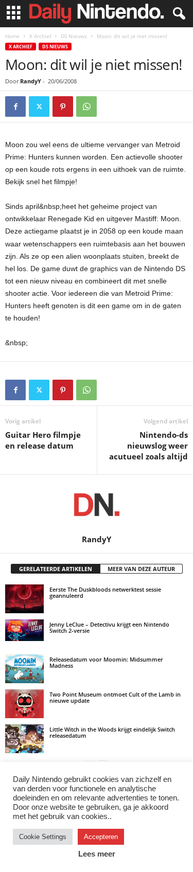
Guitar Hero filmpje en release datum (43, 440)
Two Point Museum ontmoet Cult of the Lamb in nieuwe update (115, 697)
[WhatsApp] (86, 106)
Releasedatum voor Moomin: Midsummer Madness (106, 662)
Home (12, 36)
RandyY (30, 81)
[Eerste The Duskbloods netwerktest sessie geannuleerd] (24, 598)
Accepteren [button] (101, 837)
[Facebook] (15, 106)
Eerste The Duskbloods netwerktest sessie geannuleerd (105, 592)
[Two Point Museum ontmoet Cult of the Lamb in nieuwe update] (24, 703)
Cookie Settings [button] (42, 837)
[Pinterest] (62, 106)
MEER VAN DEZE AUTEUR (141, 569)
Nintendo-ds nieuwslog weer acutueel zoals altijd (148, 445)
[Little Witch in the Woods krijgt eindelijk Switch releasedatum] (24, 738)
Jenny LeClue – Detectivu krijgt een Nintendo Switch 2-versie (109, 627)
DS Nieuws (74, 36)
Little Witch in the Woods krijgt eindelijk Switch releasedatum (112, 732)
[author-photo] (96, 504)
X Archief (40, 36)
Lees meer (96, 853)
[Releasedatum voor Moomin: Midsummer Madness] (24, 668)
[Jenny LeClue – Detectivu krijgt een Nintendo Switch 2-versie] (24, 630)
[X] (39, 106)
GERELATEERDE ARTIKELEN (55, 569)
